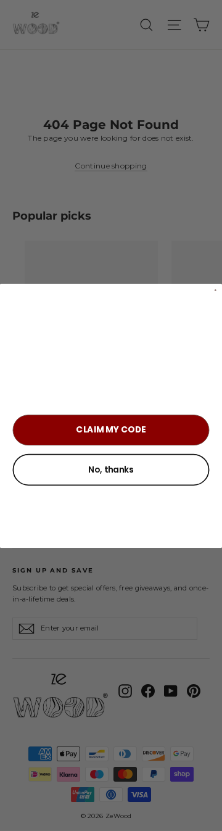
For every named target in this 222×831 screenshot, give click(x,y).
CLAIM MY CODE (111, 429)
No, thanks (111, 469)
